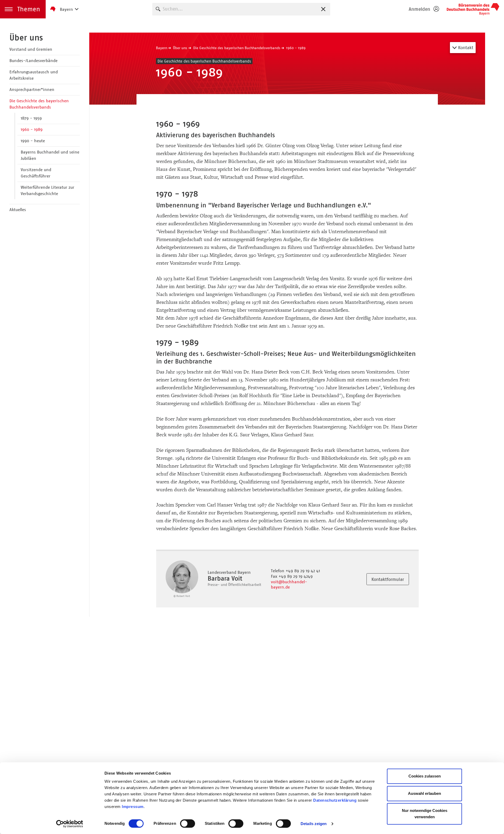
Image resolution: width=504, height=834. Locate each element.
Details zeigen (314, 823)
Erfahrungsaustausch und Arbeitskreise (33, 75)
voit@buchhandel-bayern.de (289, 584)
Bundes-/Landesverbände (33, 60)
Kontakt (465, 47)
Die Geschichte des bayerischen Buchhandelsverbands (39, 104)
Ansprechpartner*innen (31, 89)
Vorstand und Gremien (30, 49)
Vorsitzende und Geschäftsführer (36, 172)
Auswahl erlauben (424, 793)
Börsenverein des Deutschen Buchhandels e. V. (473, 9)
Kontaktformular (387, 579)
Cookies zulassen (424, 776)
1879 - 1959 (31, 118)
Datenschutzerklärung (334, 800)
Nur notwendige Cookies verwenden (424, 813)
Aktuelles (17, 209)
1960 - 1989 (32, 129)
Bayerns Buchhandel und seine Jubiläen (50, 155)
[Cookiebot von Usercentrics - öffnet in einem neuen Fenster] (70, 824)
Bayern (161, 48)
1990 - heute (33, 140)
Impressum (133, 806)
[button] (23, 9)
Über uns (26, 38)
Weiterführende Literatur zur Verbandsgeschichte (47, 190)
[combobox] (241, 9)
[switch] (187, 823)
